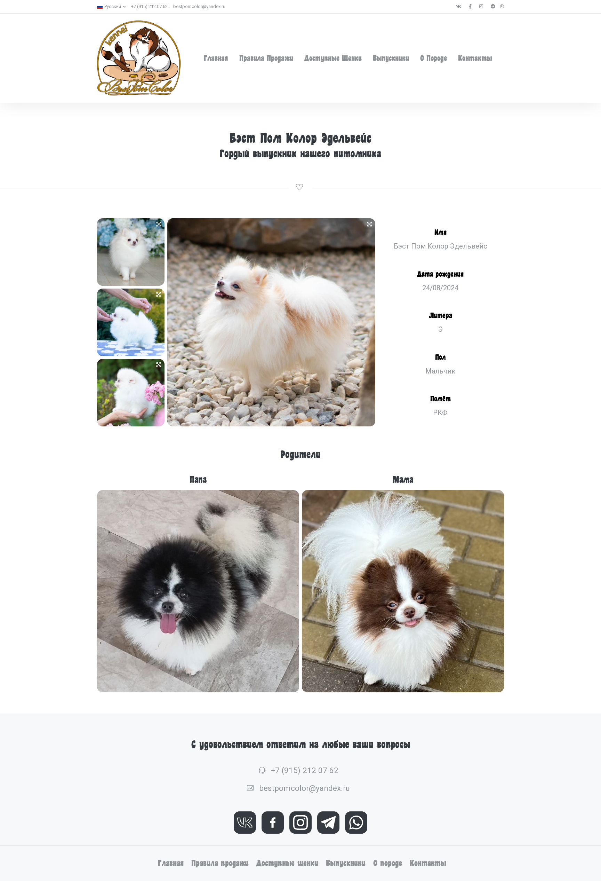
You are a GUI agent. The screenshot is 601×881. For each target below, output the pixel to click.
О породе (433, 58)
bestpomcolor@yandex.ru (199, 6)
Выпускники (391, 58)
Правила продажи (266, 58)
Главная (216, 58)
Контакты (475, 58)
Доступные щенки (333, 58)
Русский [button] (112, 6)
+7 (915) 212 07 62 (149, 6)
